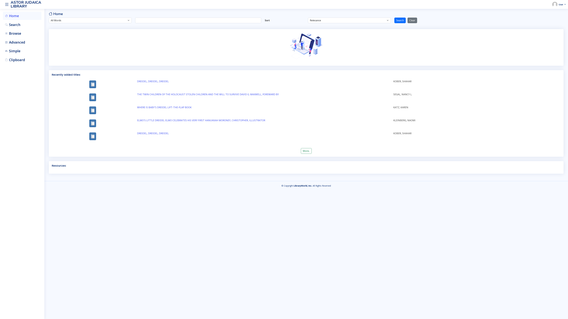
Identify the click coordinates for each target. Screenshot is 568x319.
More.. (306, 151)
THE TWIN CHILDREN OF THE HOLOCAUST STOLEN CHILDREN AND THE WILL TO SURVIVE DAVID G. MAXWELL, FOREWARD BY (208, 94)
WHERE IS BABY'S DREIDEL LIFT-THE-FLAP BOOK (164, 107)
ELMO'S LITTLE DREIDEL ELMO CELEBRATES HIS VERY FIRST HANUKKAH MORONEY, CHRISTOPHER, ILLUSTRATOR (201, 120)
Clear (412, 20)
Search (400, 20)
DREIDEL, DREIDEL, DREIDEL (153, 81)
